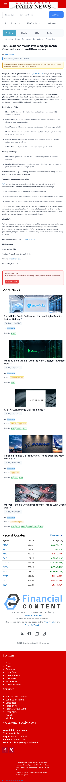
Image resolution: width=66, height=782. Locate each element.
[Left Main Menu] (5, 4)
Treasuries (50, 39)
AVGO (18, 526)
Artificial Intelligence (17, 377)
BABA (13, 428)
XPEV (24, 428)
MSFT (5, 571)
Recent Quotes (11, 23)
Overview (9, 39)
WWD (21, 477)
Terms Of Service (33, 625)
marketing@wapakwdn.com (24, 742)
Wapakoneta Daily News (35, 762)
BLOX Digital (23, 775)
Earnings (13, 423)
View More (55, 535)
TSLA (5, 585)
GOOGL (29, 526)
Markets (9, 33)
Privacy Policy (50, 621)
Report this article (11, 282)
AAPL (5, 549)
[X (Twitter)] (22, 633)
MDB (12, 382)
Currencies (26, 39)
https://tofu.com (29, 239)
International (38, 39)
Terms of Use (44, 765)
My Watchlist (32, 23)
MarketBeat (11, 328)
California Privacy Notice (35, 767)
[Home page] (33, 5)
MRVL (35, 526)
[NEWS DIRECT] (38, 74)
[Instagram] (44, 633)
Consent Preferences (12, 780)
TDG (16, 477)
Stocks (24, 33)
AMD (12, 526)
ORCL (5, 580)
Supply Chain (22, 423)
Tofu (20, 99)
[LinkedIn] (36, 633)
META (5, 567)
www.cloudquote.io (33, 615)
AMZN (5, 545)
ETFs (37, 33)
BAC (5, 558)
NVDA (41, 526)
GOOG (23, 526)
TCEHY (18, 428)
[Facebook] (29, 633)
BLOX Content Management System (36, 772)
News (17, 39)
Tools (49, 33)
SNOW (13, 333)
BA (12, 477)
